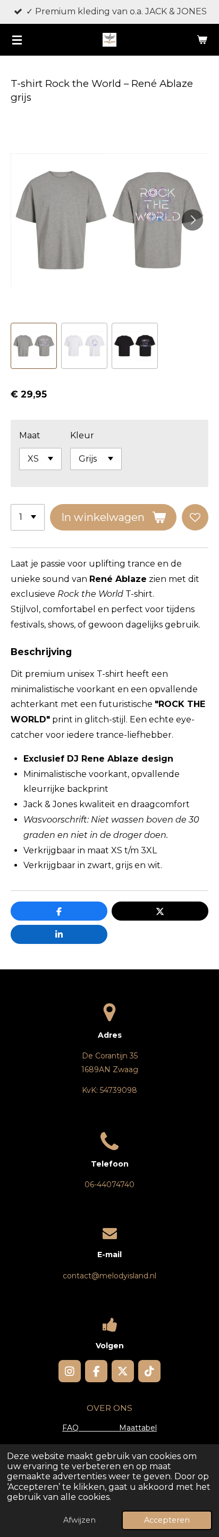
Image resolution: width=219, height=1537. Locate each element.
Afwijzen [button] (79, 1520)
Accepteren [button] (167, 1520)
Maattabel (138, 1428)
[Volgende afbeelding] (192, 220)
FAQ (90, 1428)
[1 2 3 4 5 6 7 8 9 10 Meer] (28, 517)
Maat (29, 435)
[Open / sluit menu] (17, 39)
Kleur (82, 435)
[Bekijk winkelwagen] (202, 39)
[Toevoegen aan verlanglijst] (195, 517)
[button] (34, 346)
